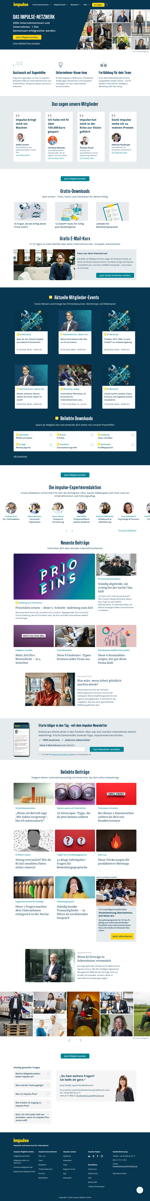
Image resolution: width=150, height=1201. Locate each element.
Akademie (74, 5)
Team (40, 1160)
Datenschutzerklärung (60, 754)
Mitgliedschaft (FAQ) (21, 1156)
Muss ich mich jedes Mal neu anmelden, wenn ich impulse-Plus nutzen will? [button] (32, 1117)
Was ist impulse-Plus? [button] (26, 1093)
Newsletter (67, 1160)
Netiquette (67, 1178)
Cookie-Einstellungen (96, 1186)
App (64, 1173)
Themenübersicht (45, 1169)
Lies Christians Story (56, 158)
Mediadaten (43, 1178)
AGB (89, 1178)
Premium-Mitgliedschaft (23, 1167)
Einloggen (98, 5)
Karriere (41, 1173)
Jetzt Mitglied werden (27, 37)
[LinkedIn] (89, 1156)
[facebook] (97, 1156)
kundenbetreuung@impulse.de (90, 1095)
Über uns (42, 1156)
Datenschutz (93, 1173)
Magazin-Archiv (69, 1169)
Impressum (92, 1169)
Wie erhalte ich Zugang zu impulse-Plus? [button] (28, 1104)
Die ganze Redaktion (127, 530)
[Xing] (93, 1156)
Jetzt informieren (122, 936)
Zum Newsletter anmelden (106, 749)
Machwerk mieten (120, 1173)
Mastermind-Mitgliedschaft (24, 1171)
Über (85, 5)
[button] (66, 531)
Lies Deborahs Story (119, 152)
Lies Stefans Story (23, 155)
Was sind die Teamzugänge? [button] (29, 1085)
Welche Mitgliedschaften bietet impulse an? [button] (27, 1075)
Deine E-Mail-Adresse (57, 745)
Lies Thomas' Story (87, 158)
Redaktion (42, 1165)
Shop (65, 1165)
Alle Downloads (20, 456)
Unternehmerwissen (40, 5)
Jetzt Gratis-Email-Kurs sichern (115, 275)
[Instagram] (102, 1156)
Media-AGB (92, 1182)
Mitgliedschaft (59, 5)
